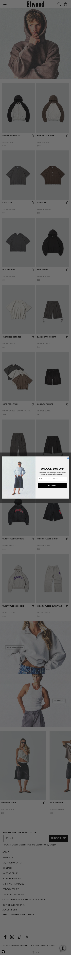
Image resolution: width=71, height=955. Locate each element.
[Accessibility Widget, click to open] (3, 951)
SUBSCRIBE (52, 485)
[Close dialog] (68, 458)
